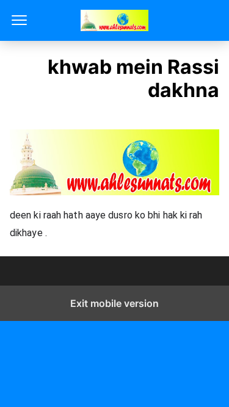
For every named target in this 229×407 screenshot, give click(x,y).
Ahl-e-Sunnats (114, 20)
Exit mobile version (114, 303)
